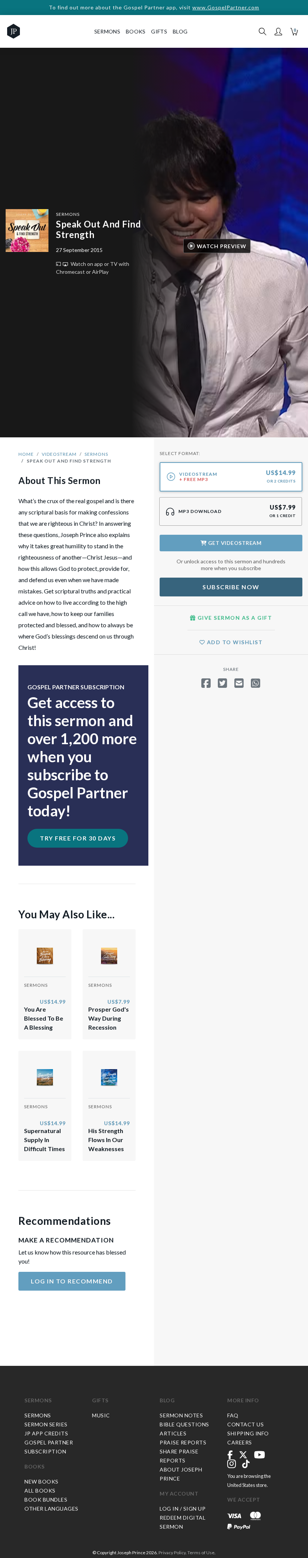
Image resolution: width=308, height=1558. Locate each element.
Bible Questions (184, 1424)
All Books (40, 1490)
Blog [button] (180, 31)
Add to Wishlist (234, 642)
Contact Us (245, 1424)
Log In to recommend (72, 1281)
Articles (173, 1433)
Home (26, 454)
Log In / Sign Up (182, 1508)
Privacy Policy (172, 1552)
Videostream (59, 454)
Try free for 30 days (78, 838)
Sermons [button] (107, 31)
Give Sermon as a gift (234, 617)
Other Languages (51, 1508)
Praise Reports (183, 1442)
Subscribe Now (231, 586)
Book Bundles (45, 1499)
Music (101, 1415)
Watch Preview (221, 246)
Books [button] (136, 31)
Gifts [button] (159, 31)
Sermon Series (46, 1424)
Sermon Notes (181, 1415)
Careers (239, 1442)
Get (234, 543)
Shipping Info (248, 1433)
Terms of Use (200, 1552)
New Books (41, 1481)
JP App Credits (46, 1433)
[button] (278, 31)
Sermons (68, 214)
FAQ (233, 1415)
